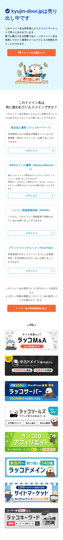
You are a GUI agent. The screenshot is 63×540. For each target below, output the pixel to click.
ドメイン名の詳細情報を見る (31, 308)
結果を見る (31, 150)
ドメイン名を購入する (33, 52)
